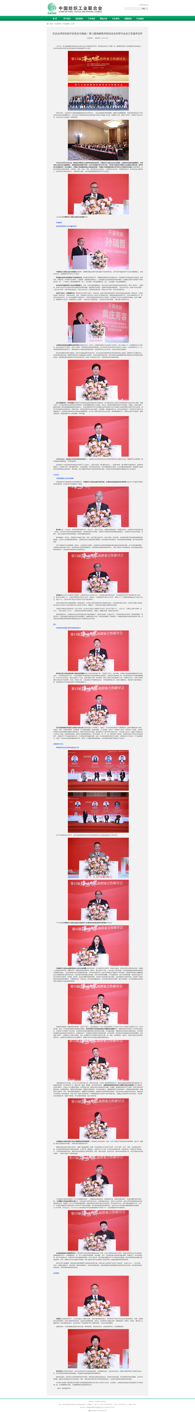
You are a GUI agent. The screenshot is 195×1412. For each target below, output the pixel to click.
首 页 (55, 19)
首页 (51, 24)
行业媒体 (140, 19)
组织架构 (79, 19)
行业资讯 (115, 19)
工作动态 (91, 19)
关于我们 (67, 19)
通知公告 (103, 19)
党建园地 (128, 19)
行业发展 (66, 24)
